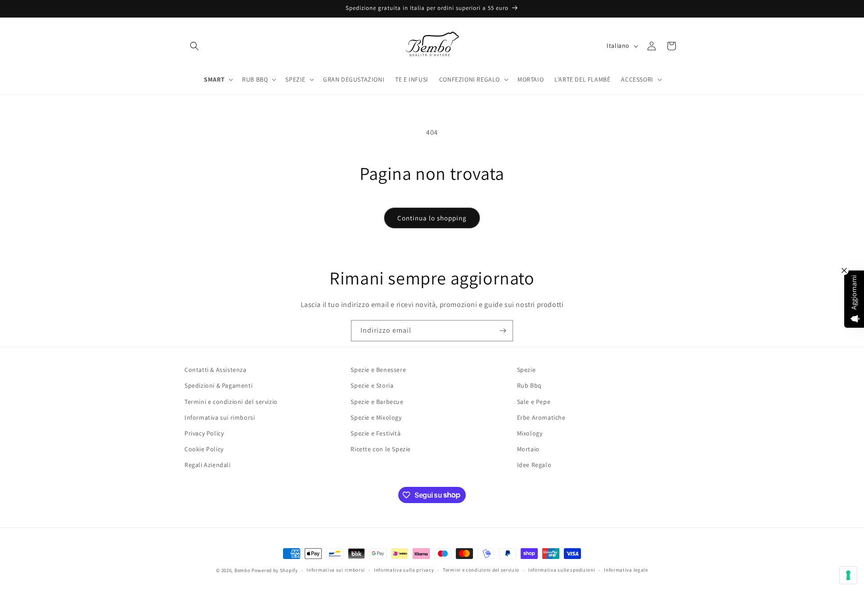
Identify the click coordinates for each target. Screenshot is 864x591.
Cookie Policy (204, 449)
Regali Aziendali (207, 465)
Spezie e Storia (372, 385)
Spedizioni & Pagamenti (218, 385)
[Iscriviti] (503, 330)
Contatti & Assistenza (215, 370)
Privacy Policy (204, 433)
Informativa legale (626, 570)
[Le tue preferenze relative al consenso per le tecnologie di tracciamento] (848, 575)
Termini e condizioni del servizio (231, 402)
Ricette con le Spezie (381, 449)
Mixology (530, 433)
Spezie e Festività (375, 433)
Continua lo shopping (432, 218)
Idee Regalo (534, 465)
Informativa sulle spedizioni (561, 570)
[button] (194, 46)
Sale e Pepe (534, 402)
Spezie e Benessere (378, 370)
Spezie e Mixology (376, 417)
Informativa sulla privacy (404, 570)
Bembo (242, 570)
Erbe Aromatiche (541, 417)
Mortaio (528, 449)
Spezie (526, 370)
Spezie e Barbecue (377, 402)
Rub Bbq (529, 385)
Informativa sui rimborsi (219, 417)
